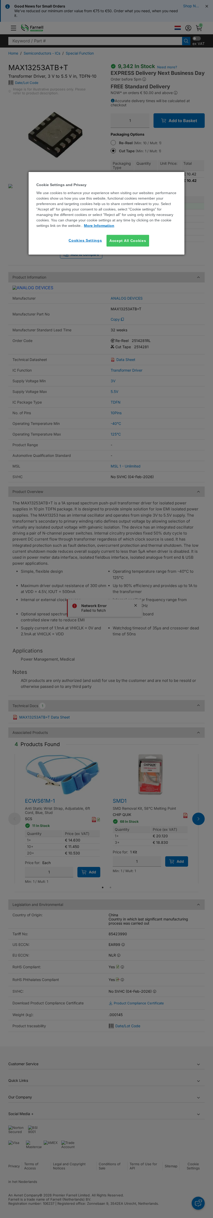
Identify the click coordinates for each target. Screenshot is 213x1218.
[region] (106, 213)
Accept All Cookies (127, 240)
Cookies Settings (85, 240)
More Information (99, 225)
